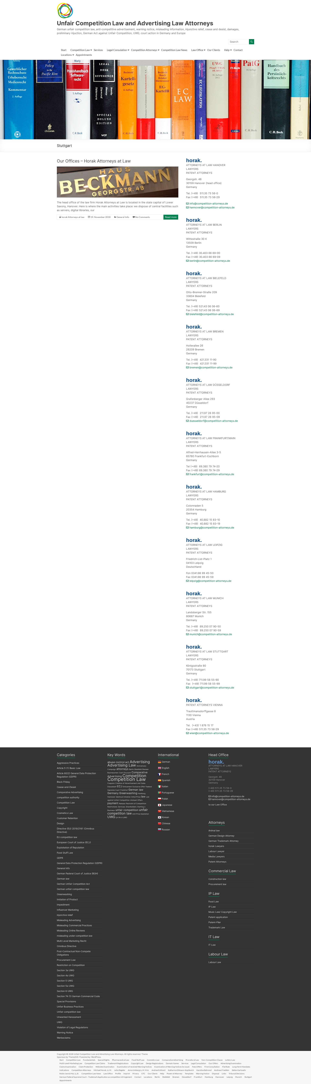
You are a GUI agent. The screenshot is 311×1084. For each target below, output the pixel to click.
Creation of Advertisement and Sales (130, 783)
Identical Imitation (123, 797)
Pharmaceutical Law (120, 1060)
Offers (140, 800)
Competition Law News (174, 49)
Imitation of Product (67, 899)
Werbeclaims (63, 1037)
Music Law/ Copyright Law (222, 911)
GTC (143, 1073)
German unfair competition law (73, 889)
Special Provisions (66, 1001)
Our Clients (213, 49)
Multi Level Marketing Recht (71, 941)
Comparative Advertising (70, 792)
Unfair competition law (69, 1011)
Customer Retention (67, 818)
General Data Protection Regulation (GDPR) (79, 863)
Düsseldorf (111, 787)
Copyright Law (137, 1063)
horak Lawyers (216, 846)
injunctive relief (65, 915)
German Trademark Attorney (223, 840)
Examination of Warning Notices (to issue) (172, 1067)
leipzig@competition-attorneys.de (210, 580)
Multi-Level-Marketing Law (70, 1063)
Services (98, 49)
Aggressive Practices (68, 762)
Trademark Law (216, 927)
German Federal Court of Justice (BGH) (77, 873)
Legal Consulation (117, 49)
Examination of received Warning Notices (134, 1067)
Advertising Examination (231, 1063)
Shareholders (131, 807)
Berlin (131, 769)
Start (63, 49)
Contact (238, 49)
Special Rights (103, 1060)
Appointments (84, 54)
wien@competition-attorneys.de (209, 733)
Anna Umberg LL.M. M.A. (138, 1070)
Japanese (167, 804)
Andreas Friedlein (221, 1070)
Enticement (127, 787)
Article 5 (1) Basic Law (68, 768)
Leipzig (230, 1077)
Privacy (135, 1073)
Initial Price (135, 797)
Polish (165, 798)
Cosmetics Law (65, 813)
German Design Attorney (221, 835)
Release (122, 804)
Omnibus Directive (66, 946)
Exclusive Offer (138, 787)
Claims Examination (67, 1067)
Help (227, 49)
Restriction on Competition (71, 965)
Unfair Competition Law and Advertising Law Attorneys (135, 23)
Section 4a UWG (65, 975)
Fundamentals (89, 1060)
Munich (238, 1077)
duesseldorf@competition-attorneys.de (213, 420)
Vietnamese (168, 811)
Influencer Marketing (68, 909)
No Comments (142, 217)
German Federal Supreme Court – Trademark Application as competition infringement (95, 1077)
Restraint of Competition (136, 804)
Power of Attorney (174, 1073)
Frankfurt (124, 790)
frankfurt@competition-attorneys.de (211, 474)
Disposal (215, 1073)
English (165, 768)
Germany (113, 793)
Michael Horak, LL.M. (103, 1070)
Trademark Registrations (118, 1063)
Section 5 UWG (65, 980)
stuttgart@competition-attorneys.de (211, 687)
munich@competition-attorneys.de (210, 634)
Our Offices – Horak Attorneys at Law (94, 160)
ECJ (119, 786)
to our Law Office (217, 804)
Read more (171, 217)
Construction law (217, 879)
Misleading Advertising (69, 920)
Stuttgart (248, 1077)
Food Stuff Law (65, 852)
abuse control (116, 762)
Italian (165, 786)
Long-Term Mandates (241, 1067)
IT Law (212, 944)
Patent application (218, 917)
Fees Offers (197, 1067)
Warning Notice (65, 1032)
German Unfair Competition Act (73, 883)
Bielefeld (138, 769)
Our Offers (213, 1063)
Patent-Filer (214, 922)
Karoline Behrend (204, 1070)
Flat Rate (226, 1067)
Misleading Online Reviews (71, 930)
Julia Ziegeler (119, 1070)
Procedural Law (192, 1060)
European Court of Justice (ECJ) (74, 842)
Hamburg (141, 793)
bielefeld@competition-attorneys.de (211, 314)
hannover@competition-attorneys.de (212, 207)
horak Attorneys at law (73, 217)
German (166, 761)
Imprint (126, 1073)
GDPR (60, 857)
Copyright (62, 807)
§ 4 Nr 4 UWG (121, 817)
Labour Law (214, 962)
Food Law (213, 901)
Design (60, 823)
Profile (118, 1073)
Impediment (63, 904)
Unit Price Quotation (140, 814)
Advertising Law (121, 765)
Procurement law (217, 884)
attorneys (122, 769)
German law (63, 878)
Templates (189, 1073)
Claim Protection (86, 1067)
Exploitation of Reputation (70, 847)
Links (224, 1073)
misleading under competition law (74, 935)
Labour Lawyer (216, 851)
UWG (59, 1022)
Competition (134, 775)
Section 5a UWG (65, 985)
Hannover (111, 797)
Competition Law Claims (95, 1063)
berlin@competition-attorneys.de (209, 260)
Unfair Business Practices (70, 1006)
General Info (123, 217)
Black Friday (63, 781)
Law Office (197, 49)
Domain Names (172, 1063)
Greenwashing (64, 894)
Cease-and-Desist (66, 787)
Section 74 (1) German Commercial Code (78, 996)
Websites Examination (105, 1067)
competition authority (68, 797)
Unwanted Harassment (69, 1017)
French (165, 774)
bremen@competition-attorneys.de (210, 367)
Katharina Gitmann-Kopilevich (181, 1070)
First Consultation (212, 1067)
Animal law (214, 830)
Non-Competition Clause (212, 1060)
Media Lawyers (216, 856)
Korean (165, 817)
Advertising (140, 762)
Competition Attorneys (144, 49)
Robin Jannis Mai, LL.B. (69, 1073)
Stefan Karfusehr (239, 1070)
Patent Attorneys (217, 861)
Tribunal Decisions (236, 1073)
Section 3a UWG (65, 970)
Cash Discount (125, 773)
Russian (165, 829)
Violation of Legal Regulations (72, 1027)
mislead (133, 800)
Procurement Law (66, 959)
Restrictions (112, 807)
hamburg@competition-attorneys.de (211, 527)
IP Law (212, 906)
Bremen (145, 769)
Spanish (166, 780)
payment (112, 803)
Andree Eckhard (158, 1070)
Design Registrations (154, 1063)
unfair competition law (127, 811)
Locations (66, 54)
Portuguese (168, 792)
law (143, 796)
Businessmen (112, 773)
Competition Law (80, 49)
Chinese (166, 823)
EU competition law (67, 837)
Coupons (111, 783)
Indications (64, 1070)
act (127, 762)
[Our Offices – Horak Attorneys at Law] (117, 168)
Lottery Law (230, 1060)
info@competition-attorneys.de (208, 203)
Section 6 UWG (65, 991)
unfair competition (126, 810)
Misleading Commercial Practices (74, 925)
